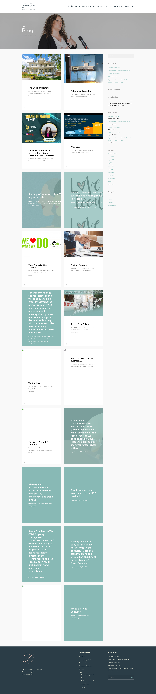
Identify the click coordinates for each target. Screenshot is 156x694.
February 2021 (112, 178)
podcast (110, 202)
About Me (77, 6)
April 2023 (111, 157)
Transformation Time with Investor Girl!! (119, 71)
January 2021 (111, 181)
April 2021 (111, 172)
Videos (83, 687)
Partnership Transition (116, 6)
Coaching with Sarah (114, 67)
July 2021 (110, 163)
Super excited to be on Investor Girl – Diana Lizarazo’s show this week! (120, 81)
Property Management (87, 675)
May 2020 (110, 184)
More (132, 6)
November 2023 (112, 154)
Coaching (126, 6)
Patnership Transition (114, 77)
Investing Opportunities (88, 6)
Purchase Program (102, 6)
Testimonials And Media (88, 681)
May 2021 (110, 169)
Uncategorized (112, 205)
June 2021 (111, 166)
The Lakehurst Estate (114, 74)
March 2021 (111, 175)
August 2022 (111, 160)
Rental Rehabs (85, 684)
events (110, 199)
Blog (26, 57)
